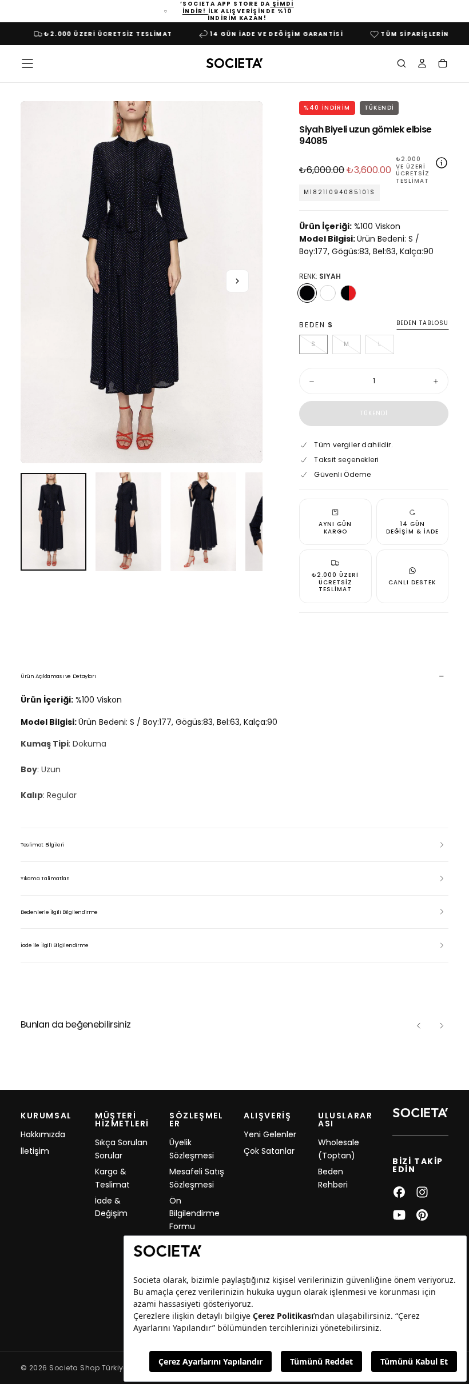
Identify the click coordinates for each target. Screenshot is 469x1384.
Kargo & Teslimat (112, 1178)
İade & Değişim (111, 1207)
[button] (27, 63)
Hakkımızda (43, 1134)
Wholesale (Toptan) (338, 1149)
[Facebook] (399, 1192)
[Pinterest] (422, 1215)
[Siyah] (307, 293)
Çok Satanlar (269, 1151)
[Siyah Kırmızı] (348, 293)
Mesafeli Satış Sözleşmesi (196, 1178)
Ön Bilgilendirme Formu (194, 1213)
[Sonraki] (441, 1026)
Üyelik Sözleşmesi (191, 1149)
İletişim (35, 1151)
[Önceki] (419, 1026)
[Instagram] (422, 1192)
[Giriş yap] (422, 64)
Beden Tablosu (422, 323)
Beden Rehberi (333, 1178)
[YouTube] (399, 1215)
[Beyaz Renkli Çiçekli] (328, 293)
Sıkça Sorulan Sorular (121, 1149)
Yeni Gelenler (270, 1134)
